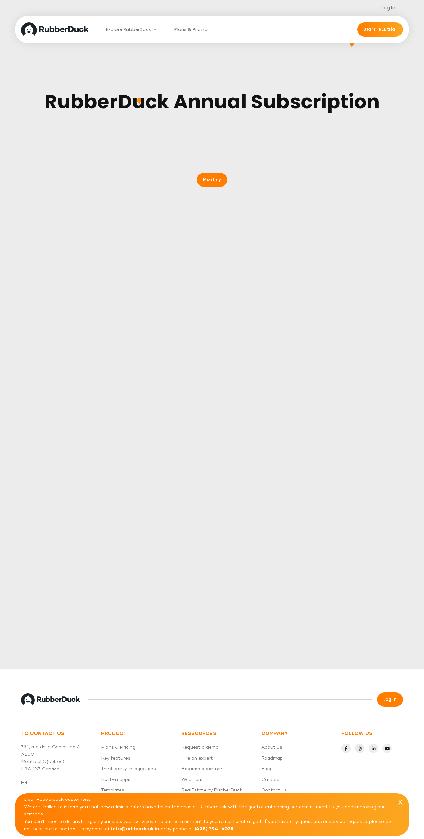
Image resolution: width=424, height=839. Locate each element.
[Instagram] (359, 748)
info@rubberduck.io (135, 829)
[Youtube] (387, 748)
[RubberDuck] (56, 29)
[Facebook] (346, 748)
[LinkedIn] (373, 748)
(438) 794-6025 (214, 829)
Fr (24, 782)
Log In (388, 8)
